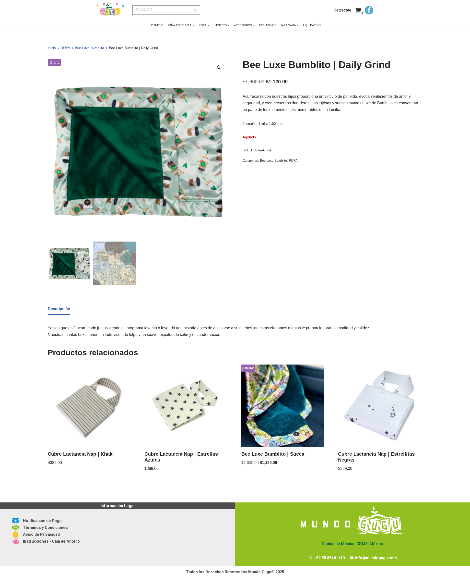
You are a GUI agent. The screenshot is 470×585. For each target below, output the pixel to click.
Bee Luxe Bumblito (89, 48)
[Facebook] (369, 10)
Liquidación (312, 25)
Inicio (52, 48)
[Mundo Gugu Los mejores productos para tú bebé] (110, 9)
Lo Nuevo (157, 25)
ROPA (65, 48)
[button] (193, 25)
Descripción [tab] (59, 309)
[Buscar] (194, 10)
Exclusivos (267, 25)
